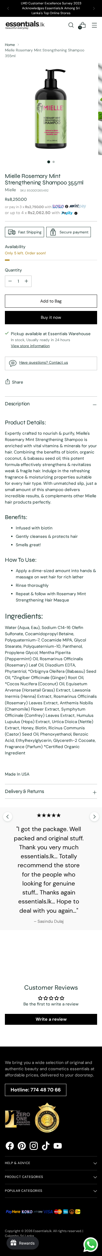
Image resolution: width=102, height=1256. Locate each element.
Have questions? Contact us (43, 362)
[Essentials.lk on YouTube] (58, 1147)
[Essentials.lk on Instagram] (34, 1147)
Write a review (51, 1019)
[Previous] (8, 8)
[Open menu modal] (94, 24)
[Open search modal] (70, 24)
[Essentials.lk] (25, 25)
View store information (30, 345)
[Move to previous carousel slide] (7, 816)
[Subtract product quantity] (26, 281)
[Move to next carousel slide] (94, 816)
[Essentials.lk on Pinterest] (22, 1147)
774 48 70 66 (45, 1090)
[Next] (94, 8)
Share (17, 382)
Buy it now (51, 317)
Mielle (10, 190)
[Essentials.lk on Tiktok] (46, 1147)
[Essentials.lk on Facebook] (10, 1147)
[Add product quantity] (10, 281)
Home (10, 44)
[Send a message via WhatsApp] (90, 1244)
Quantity (13, 270)
